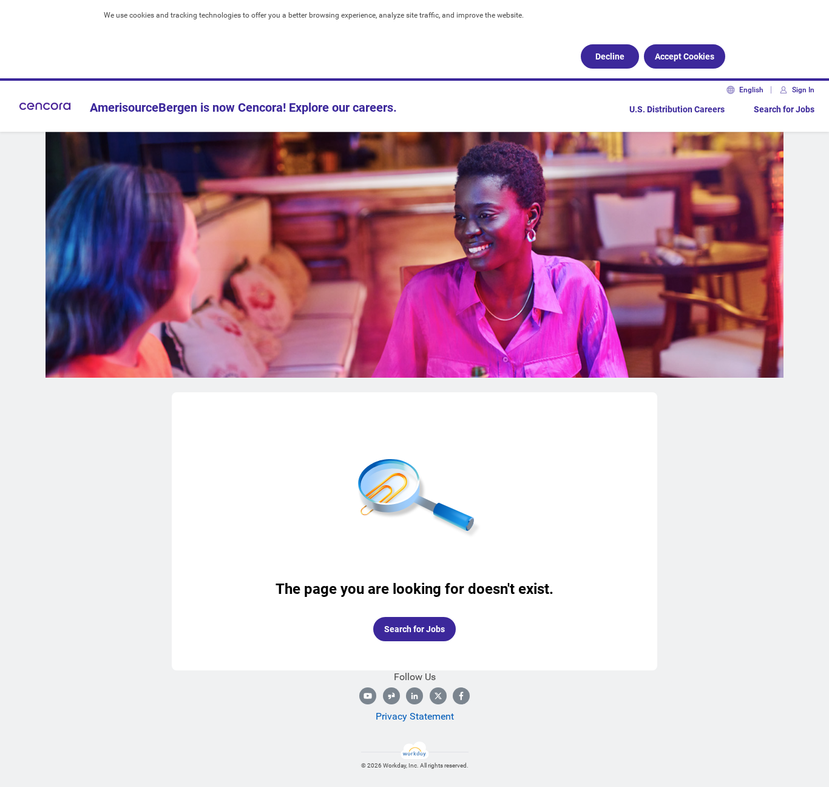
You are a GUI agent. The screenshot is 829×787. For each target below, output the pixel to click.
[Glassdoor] (391, 695)
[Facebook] (461, 695)
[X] (438, 695)
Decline (609, 56)
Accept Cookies (684, 56)
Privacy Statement (415, 716)
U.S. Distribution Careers (677, 109)
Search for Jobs (784, 109)
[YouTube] (367, 695)
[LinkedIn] (414, 695)
